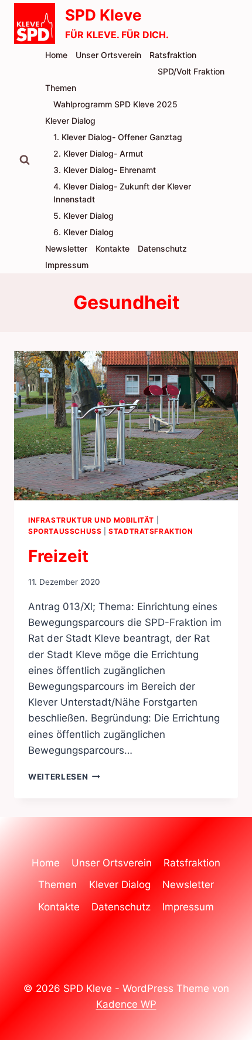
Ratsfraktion (172, 55)
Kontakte (113, 248)
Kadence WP (126, 1004)
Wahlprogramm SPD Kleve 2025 (115, 104)
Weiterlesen (64, 776)
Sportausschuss (64, 531)
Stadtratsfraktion (150, 531)
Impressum (66, 265)
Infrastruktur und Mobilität (91, 520)
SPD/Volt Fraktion (191, 71)
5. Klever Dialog (83, 216)
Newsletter (66, 248)
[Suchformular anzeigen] (24, 160)
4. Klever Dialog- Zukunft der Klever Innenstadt (122, 192)
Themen (60, 88)
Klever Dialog (70, 121)
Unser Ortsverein (108, 55)
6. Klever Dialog (83, 232)
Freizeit (58, 556)
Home (56, 55)
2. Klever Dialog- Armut (98, 153)
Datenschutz (162, 248)
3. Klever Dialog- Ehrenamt (104, 170)
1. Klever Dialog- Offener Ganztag (117, 137)
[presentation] (126, 425)
